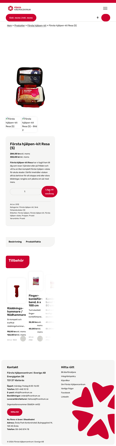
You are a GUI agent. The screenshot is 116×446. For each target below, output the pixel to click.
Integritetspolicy (68, 376)
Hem (9, 25)
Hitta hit (15, 412)
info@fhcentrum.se (23, 392)
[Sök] (105, 17)
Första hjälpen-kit (36, 25)
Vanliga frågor (67, 388)
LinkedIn (65, 397)
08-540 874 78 (22, 429)
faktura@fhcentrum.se (38, 399)
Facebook (65, 392)
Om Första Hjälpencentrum (73, 384)
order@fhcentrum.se (30, 396)
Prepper (25, 216)
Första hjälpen (23, 213)
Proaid (31, 216)
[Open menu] (105, 8)
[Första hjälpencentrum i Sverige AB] (19, 9)
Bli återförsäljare (68, 372)
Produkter (19, 25)
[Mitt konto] (100, 17)
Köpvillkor (65, 380)
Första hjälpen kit (37, 213)
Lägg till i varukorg (49, 191)
